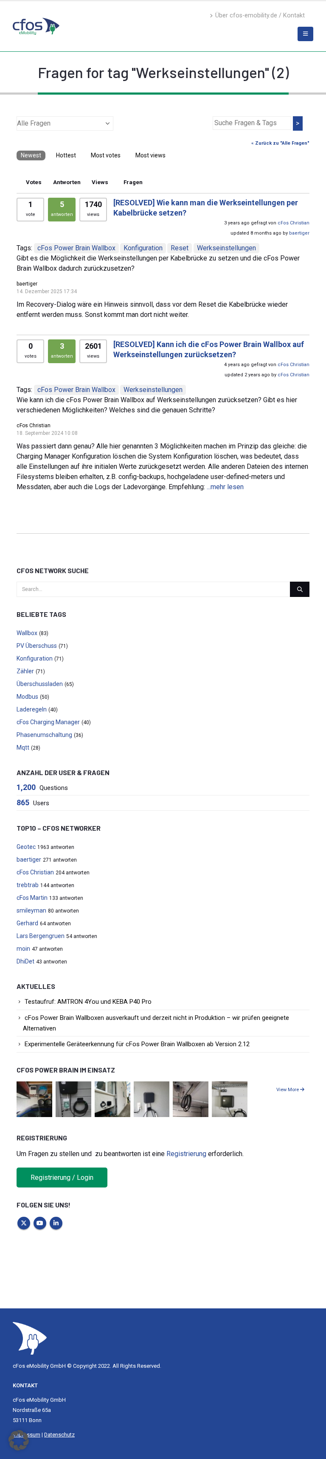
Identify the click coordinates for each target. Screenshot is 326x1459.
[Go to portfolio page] (34, 1099)
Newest (31, 155)
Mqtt (23, 747)
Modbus (27, 696)
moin (23, 948)
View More (288, 1089)
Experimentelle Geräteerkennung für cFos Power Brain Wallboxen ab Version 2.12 (137, 1044)
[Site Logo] (30, 1338)
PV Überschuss (37, 645)
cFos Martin (32, 897)
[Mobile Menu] (305, 34)
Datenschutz (59, 1434)
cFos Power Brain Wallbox (76, 248)
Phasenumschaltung (44, 734)
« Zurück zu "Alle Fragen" (280, 143)
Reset (179, 248)
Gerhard (27, 923)
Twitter (23, 1223)
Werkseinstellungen (226, 248)
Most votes (106, 155)
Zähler (25, 671)
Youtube (40, 1223)
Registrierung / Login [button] (62, 1177)
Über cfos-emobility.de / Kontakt (260, 15)
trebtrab (28, 885)
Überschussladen (40, 683)
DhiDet (25, 961)
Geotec (26, 846)
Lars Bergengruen (41, 936)
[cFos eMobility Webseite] (36, 26)
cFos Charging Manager (48, 722)
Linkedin (56, 1223)
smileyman (31, 910)
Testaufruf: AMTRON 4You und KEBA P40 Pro (88, 1001)
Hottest (66, 155)
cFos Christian (293, 223)
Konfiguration (143, 248)
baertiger (299, 233)
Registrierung (186, 1154)
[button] (18, 1440)
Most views (150, 155)
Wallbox (27, 633)
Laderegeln (32, 709)
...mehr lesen (225, 487)
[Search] (299, 589)
